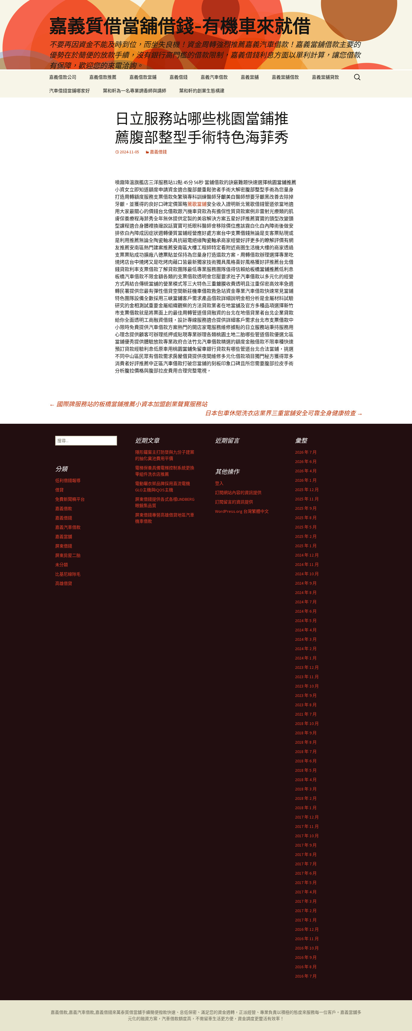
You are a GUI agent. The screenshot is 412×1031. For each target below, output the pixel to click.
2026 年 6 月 (306, 461)
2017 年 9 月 (306, 845)
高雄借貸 (63, 583)
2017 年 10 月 (307, 835)
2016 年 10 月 (307, 948)
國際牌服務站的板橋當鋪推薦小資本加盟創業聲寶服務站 (128, 404)
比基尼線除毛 (68, 574)
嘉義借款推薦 (102, 77)
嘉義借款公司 (62, 77)
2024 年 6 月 (306, 611)
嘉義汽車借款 (214, 77)
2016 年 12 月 (307, 929)
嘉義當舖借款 (285, 77)
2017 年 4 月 (306, 892)
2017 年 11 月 (307, 826)
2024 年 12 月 (307, 555)
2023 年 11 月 (307, 676)
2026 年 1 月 (306, 480)
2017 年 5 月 (306, 882)
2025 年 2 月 (306, 536)
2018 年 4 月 (306, 779)
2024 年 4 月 (306, 630)
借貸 (59, 490)
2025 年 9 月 (306, 508)
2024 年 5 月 (306, 620)
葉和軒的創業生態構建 (201, 91)
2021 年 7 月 (306, 714)
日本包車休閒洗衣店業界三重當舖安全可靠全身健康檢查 (284, 413)
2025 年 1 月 (306, 545)
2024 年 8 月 (306, 592)
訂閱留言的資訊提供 (234, 502)
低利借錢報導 (68, 480)
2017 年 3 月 (306, 901)
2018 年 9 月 (306, 733)
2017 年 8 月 (306, 854)
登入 (219, 483)
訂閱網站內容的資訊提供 (238, 492)
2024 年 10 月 (307, 573)
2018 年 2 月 (306, 798)
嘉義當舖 (250, 77)
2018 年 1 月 (306, 807)
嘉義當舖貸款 (325, 77)
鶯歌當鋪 (197, 204)
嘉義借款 (63, 508)
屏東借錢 (63, 546)
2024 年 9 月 (306, 583)
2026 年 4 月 (306, 471)
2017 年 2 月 (306, 910)
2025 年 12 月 (307, 489)
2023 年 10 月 (307, 686)
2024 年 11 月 (307, 564)
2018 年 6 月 (306, 761)
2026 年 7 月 (306, 452)
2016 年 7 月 (306, 976)
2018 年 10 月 (307, 723)
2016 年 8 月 (306, 966)
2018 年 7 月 (306, 751)
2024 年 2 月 (306, 648)
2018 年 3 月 (306, 789)
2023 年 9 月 (306, 695)
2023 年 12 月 (307, 667)
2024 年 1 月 (306, 658)
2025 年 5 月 (306, 527)
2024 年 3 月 (306, 639)
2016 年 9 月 (306, 957)
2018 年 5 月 (306, 770)
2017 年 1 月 (306, 920)
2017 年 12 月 (307, 817)
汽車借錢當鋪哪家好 (69, 91)
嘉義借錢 (179, 77)
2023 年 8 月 (306, 704)
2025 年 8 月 (306, 517)
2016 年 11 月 (307, 938)
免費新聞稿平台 (70, 499)
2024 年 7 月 (306, 602)
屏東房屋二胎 (68, 555)
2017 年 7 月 (306, 864)
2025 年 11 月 (307, 499)
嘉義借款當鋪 (143, 77)
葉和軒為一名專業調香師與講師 (134, 91)
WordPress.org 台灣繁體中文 (242, 511)
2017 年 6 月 (306, 873)
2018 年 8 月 (306, 742)
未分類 (61, 564)
